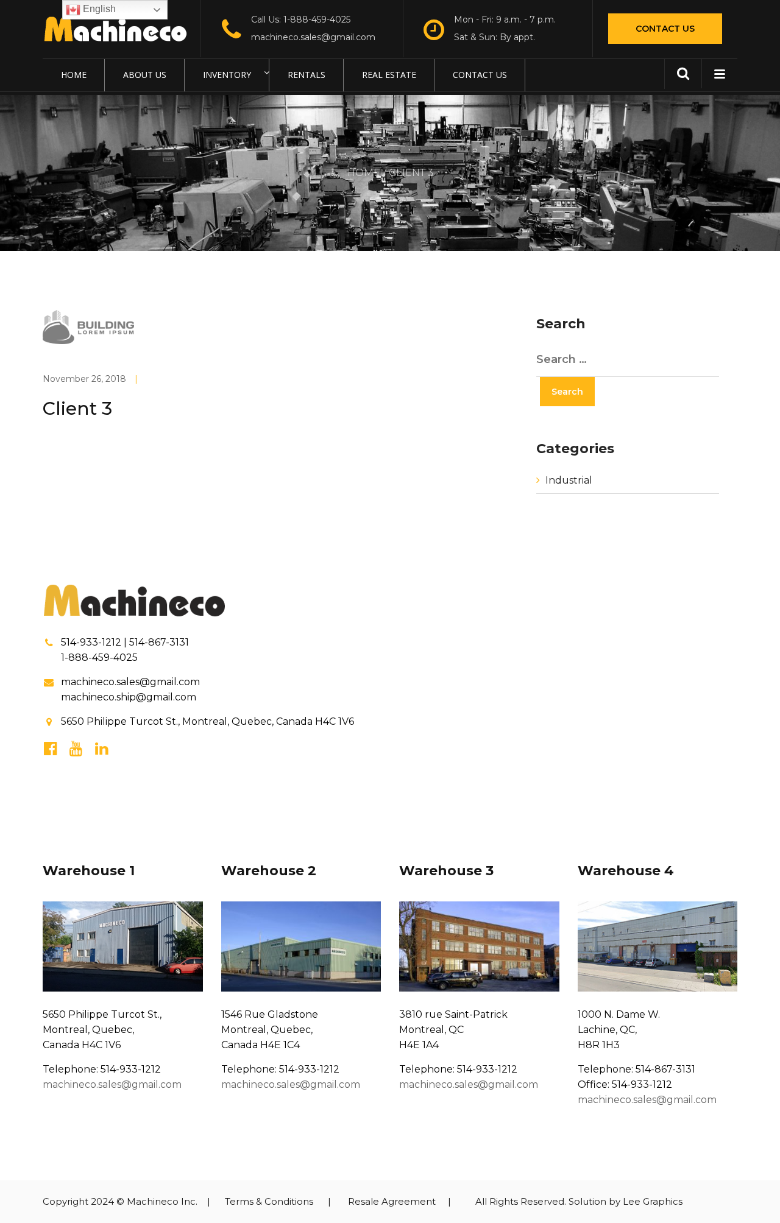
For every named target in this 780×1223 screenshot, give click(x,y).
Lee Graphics (652, 1201)
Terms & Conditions (269, 1201)
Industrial (568, 480)
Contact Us (665, 28)
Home (363, 172)
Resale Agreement (392, 1201)
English (98, 9)
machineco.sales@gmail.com (313, 37)
